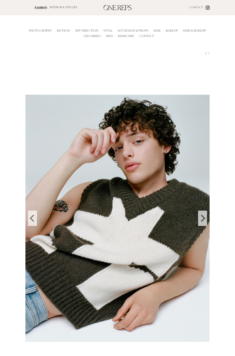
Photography (40, 30)
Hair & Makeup (194, 30)
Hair (157, 30)
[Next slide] (202, 218)
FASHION (41, 7)
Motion (63, 30)
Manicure (126, 36)
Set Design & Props (133, 30)
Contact (196, 7)
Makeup (172, 30)
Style (108, 30)
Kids (109, 36)
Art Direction (86, 30)
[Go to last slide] (32, 218)
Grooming (92, 36)
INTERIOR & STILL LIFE (64, 7)
